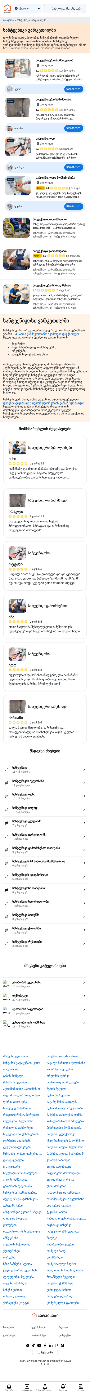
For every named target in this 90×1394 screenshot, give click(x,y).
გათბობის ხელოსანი (17, 1186)
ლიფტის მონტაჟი (15, 1218)
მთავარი (8, 20)
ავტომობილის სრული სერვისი (23, 1095)
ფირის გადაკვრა (15, 1101)
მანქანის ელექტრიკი (61, 1134)
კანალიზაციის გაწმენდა (63, 1192)
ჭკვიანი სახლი (57, 1212)
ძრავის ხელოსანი (15, 1056)
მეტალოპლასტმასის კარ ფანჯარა (23, 1199)
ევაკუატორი (11, 1166)
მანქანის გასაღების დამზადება (67, 1114)
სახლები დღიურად (60, 1296)
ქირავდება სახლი (59, 1289)
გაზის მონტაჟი (13, 1075)
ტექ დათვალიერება (17, 1147)
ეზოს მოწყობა (56, 1186)
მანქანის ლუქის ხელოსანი (65, 1147)
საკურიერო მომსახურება (20, 1173)
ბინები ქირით (12, 1289)
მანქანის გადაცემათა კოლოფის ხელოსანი (23, 1062)
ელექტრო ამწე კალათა (63, 1231)
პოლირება (10, 1069)
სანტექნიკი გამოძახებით (20, 1192)
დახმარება (9, 1335)
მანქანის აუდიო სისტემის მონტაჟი (67, 1153)
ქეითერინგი (11, 1251)
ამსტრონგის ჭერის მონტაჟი (22, 1212)
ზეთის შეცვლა (56, 1088)
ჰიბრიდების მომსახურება (64, 1127)
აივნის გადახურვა (59, 1225)
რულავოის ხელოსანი (18, 1121)
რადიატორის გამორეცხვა (21, 1114)
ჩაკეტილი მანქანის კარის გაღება (23, 1134)
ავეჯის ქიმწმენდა (15, 1283)
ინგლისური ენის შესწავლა (21, 1231)
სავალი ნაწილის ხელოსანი (66, 1062)
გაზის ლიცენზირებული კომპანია (67, 1218)
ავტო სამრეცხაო (58, 1095)
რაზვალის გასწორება (18, 1127)
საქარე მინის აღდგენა (62, 1101)
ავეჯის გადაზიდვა (59, 1166)
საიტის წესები (39, 1335)
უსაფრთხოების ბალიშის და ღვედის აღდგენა (67, 1140)
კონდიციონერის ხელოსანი (65, 1270)
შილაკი (52, 1238)
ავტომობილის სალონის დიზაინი (23, 1088)
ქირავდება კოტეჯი (16, 1302)
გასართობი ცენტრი (60, 1244)
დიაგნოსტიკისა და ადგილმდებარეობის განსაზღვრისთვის (43, 403)
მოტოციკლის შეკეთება (63, 1082)
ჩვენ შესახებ (38, 1327)
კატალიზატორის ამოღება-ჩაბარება (67, 1121)
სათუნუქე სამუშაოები (17, 1108)
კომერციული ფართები (63, 1302)
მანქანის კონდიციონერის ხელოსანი (23, 1153)
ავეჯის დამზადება (15, 1179)
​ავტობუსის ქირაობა (16, 1244)
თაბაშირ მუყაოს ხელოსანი (65, 1199)
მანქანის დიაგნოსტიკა (62, 1056)
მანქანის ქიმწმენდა (60, 1283)
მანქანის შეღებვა (15, 1082)
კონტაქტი (65, 1335)
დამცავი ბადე (56, 1251)
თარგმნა (9, 1257)
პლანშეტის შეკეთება (61, 1277)
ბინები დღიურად (14, 1296)
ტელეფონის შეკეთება (18, 1277)
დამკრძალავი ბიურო (61, 1264)
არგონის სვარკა (58, 1075)
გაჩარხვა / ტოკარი (60, 1069)
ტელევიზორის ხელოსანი (20, 1270)
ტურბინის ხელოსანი (17, 1140)
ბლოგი (63, 1327)
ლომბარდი (55, 1257)
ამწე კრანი (10, 1238)
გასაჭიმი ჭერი (13, 1205)
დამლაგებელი (13, 1160)
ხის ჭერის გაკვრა (59, 1205)
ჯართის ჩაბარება (58, 1160)
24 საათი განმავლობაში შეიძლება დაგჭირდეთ (46, 334)
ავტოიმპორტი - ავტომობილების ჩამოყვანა (67, 1108)
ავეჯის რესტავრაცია (61, 1179)
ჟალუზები (10, 1225)
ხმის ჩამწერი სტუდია (17, 1264)
